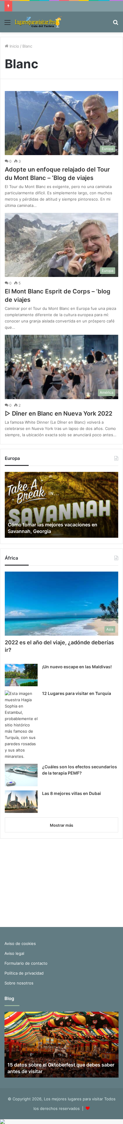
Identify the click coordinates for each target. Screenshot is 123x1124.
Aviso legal (14, 953)
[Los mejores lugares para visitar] (39, 22)
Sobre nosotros (18, 983)
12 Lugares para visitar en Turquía (76, 693)
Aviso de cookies (20, 943)
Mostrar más (61, 825)
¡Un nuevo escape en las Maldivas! (77, 666)
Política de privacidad (24, 973)
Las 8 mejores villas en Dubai (71, 793)
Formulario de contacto (25, 963)
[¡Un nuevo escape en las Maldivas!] (21, 675)
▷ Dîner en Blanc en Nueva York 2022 (58, 413)
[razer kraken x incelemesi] (61, 1121)
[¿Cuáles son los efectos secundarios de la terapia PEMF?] (21, 775)
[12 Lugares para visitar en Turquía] (21, 725)
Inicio (13, 46)
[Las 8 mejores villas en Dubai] (21, 801)
